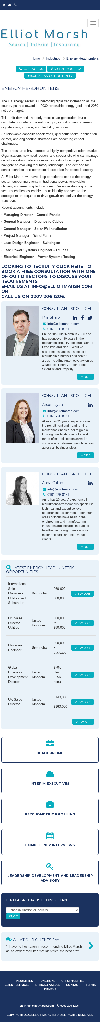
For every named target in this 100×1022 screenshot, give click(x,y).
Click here (69, 266)
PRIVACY (50, 988)
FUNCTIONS (47, 980)
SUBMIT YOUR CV (67, 69)
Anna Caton (52, 482)
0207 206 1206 (69, 1005)
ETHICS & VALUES (47, 984)
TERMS (91, 984)
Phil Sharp (51, 317)
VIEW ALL (83, 722)
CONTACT (73, 984)
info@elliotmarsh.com (63, 324)
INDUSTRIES (24, 980)
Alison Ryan (52, 404)
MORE (86, 377)
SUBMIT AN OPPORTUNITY (51, 76)
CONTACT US (32, 69)
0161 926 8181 (58, 329)
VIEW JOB (82, 594)
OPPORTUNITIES (72, 980)
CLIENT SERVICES (17, 984)
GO (15, 916)
